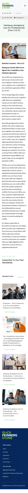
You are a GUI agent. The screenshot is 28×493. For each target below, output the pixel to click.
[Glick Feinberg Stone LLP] (7, 3)
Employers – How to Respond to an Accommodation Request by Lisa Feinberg (13, 305)
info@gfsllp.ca (20, 18)
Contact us (18, 13)
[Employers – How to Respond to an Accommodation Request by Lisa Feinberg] (14, 284)
